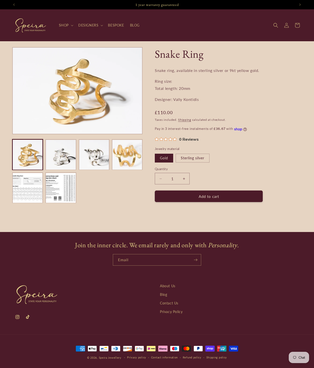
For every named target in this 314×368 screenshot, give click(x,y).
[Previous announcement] (14, 4)
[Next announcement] (300, 4)
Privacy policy (136, 357)
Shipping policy (216, 357)
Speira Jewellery (110, 357)
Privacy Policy (171, 312)
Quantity (161, 169)
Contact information (164, 357)
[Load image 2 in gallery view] (60, 154)
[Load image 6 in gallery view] (60, 188)
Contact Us (169, 303)
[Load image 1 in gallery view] (27, 154)
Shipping (184, 120)
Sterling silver (192, 158)
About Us (167, 286)
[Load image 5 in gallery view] (27, 188)
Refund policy (192, 357)
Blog (163, 294)
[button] (65, 25)
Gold (164, 158)
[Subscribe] (195, 260)
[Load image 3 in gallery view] (94, 154)
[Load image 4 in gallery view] (127, 154)
